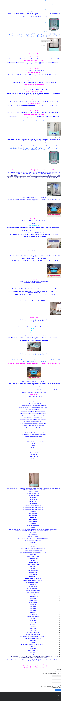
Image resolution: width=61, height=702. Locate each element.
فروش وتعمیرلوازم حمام (55, 179)
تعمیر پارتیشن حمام (44, 74)
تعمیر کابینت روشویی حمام (33, 614)
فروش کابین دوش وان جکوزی (33, 586)
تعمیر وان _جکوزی (38, 401)
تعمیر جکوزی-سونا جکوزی (33, 600)
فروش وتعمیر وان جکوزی (33, 149)
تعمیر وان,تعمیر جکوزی (32, 501)
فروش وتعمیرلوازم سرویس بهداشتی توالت (45, 179)
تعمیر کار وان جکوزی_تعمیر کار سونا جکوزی (33, 493)
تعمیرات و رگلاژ (39, 55)
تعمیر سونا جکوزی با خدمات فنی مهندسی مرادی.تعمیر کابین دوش (39, 143)
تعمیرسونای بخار (33, 560)
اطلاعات (58, 696)
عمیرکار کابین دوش (39, 436)
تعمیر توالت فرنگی (33, 511)
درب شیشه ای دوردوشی (33, 86)
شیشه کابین (37, 66)
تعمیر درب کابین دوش (27, 58)
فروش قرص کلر (19, 175)
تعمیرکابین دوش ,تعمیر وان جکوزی (33, 562)
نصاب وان (33, 654)
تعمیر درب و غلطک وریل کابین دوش (17, 168)
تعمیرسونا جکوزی (42, 411)
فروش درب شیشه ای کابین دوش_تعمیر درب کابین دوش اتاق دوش (44, 169)
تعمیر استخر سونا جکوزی (33, 503)
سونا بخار (30, 78)
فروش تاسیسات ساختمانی (33, 572)
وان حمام (23, 82)
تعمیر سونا (16, 58)
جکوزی (43, 55)
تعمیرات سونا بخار (28, 436)
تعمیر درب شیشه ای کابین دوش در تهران (34, 87)
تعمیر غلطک (42, 70)
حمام (19, 55)
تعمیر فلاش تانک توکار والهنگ (33, 534)
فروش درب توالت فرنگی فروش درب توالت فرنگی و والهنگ (33, 638)
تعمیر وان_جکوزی (37, 411)
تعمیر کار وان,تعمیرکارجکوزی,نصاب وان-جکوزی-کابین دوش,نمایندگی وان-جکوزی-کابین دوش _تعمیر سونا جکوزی (34, 439)
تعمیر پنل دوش (39, 58)
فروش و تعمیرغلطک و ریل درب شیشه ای (54, 112)
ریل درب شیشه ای (49, 58)
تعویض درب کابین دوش (18, 656)
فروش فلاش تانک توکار (33, 584)
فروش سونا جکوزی (33, 640)
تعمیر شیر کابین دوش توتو (20, 35)
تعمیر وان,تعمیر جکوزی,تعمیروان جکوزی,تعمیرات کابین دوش (33, 550)
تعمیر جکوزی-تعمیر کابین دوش (23, 142)
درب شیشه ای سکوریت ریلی (33, 55)
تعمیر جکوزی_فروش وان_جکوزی (38, 147)
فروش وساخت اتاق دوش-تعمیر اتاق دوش (33, 588)
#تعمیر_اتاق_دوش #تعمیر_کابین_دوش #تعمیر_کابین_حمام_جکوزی (33, 417)
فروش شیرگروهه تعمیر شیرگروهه (45, 175)
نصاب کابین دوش (33, 648)
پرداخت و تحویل (57, 698)
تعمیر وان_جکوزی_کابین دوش (28, 407)
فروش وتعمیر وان (40, 149)
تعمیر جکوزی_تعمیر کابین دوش (32, 142)
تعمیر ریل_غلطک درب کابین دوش (23, 120)
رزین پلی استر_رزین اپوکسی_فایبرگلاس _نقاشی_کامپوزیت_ (33, 421)
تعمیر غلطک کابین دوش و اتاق (25, 143)
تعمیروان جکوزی (33, 568)
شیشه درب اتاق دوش (49, 62)
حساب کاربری (57, 700)
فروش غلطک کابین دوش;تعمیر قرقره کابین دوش (33, 582)
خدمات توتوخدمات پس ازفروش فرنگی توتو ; (33, 632)
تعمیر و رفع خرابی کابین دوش (28, 66)
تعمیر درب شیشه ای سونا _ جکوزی (34, 53)
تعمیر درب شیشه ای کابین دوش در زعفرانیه (33, 80)
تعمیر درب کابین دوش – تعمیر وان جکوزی (34, 72)
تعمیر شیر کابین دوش (13, 35)
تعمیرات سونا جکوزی (33, 622)
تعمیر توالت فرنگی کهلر (33, 517)
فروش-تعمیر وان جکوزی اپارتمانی (14, 666)
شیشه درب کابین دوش (55, 62)
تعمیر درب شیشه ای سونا (48, 55)
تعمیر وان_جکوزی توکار (31, 411)
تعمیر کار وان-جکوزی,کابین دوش (33, 491)
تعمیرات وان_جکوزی (33, 436)
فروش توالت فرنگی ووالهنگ (33, 574)
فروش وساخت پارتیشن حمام (19, 179)
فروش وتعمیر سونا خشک (18, 148)
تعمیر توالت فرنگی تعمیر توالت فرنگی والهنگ (33, 525)
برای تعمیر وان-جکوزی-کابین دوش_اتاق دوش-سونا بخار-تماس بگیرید (34, 441)
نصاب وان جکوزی (32, 652)
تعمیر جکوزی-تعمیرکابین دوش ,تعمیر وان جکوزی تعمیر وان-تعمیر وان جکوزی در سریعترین (33, 419)
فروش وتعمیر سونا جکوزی (39, 178)
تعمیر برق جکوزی (52, 142)
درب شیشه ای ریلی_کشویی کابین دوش (22, 166)
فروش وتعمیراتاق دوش (26, 149)
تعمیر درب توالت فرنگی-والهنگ (33, 602)
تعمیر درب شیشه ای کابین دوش (34, 33)
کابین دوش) (29, 180)
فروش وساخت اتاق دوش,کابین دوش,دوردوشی (33, 590)
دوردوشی (17, 55)
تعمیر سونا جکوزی (34, 78)
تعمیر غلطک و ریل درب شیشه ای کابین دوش (33, 56)
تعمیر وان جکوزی (49, 74)
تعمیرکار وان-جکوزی (33, 630)
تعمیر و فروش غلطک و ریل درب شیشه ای (29, 105)
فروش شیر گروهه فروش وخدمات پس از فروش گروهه (33, 578)
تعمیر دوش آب (30, 120)
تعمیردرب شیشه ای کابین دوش (33, 558)
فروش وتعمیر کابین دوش (31, 178)
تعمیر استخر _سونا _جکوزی (33, 499)
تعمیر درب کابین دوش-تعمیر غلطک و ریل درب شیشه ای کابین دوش (34, 65)
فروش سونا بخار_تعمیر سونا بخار (55, 175)
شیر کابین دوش (30, 432)
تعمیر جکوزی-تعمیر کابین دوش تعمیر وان (50, 147)
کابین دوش (24, 55)
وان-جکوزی (36, 432)
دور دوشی (21, 66)
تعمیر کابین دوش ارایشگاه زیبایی (33, 536)
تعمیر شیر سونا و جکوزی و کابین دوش (30, 35)
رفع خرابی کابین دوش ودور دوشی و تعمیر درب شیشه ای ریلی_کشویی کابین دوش (47, 168)
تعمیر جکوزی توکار (40, 142)
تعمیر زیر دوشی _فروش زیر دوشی (13, 120)
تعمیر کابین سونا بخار (25, 405)
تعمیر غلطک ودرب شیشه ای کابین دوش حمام (27, 36)
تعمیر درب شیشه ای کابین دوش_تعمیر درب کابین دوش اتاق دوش (34, 60)
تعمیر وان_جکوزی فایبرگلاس (35, 409)
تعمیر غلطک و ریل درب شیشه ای (42, 78)
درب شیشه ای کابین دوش (32, 74)
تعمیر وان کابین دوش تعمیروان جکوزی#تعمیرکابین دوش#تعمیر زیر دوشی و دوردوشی (33, 415)
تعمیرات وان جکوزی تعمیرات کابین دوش (33, 556)
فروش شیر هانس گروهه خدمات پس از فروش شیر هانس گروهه (33, 580)
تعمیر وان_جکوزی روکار (24, 411)
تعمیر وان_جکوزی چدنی (36, 407)
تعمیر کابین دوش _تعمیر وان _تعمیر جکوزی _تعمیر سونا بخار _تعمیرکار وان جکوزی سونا (33, 423)
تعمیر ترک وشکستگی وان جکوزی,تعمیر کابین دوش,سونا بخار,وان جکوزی (33, 507)
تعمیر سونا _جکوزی (37, 405)
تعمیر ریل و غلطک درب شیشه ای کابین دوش (40, 89)
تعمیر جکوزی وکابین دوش (19, 32)
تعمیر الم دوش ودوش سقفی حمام (33, 596)
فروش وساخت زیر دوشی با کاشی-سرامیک (33, 592)
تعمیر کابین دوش (33, 58)
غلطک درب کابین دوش (54, 66)
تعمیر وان (28, 70)
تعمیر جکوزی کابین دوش (34, 32)
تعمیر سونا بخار (24, 147)
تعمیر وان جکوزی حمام (33, 620)
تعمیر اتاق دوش (20, 58)
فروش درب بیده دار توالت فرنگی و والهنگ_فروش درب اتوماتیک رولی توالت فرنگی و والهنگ (33, 636)
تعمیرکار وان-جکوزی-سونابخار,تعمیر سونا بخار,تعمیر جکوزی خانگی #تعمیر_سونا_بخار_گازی (33, 413)
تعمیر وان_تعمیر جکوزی (33, 497)
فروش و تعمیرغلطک (56, 58)
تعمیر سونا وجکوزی (33, 532)
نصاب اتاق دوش (33, 646)
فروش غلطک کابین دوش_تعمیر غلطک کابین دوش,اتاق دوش (31, 175)
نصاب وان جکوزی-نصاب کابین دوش (33, 650)
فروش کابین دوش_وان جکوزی (26, 148)
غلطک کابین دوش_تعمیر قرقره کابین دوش (34, 103)
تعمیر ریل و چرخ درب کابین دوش (34, 96)
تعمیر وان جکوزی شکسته (33, 544)
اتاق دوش (21, 55)
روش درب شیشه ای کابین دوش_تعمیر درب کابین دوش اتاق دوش (34, 84)
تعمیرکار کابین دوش (33, 628)
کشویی (27, 55)
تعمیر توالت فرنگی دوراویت (33, 513)
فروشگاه (58, 694)
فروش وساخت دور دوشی (40, 666)
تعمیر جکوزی (44, 58)
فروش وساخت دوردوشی (33, 666)
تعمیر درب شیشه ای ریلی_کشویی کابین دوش (34, 99)
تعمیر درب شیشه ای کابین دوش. (15, 66)
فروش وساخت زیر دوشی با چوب (24, 666)
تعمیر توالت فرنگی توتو (33, 598)
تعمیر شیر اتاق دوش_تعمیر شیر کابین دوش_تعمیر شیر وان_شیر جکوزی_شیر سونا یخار (22, 34)
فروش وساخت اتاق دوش (34, 179)
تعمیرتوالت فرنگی (32, 624)
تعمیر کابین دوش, (45, 538)
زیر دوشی (19, 74)
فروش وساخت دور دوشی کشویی (40, 644)
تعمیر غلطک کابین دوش (16, 143)
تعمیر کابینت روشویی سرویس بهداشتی (33, 616)
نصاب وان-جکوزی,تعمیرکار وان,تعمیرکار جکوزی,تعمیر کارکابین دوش (33, 438)
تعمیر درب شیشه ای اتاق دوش (54, 33)
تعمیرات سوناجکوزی (33, 554)
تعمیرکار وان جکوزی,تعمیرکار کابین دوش (33, 564)
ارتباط (58, 699)
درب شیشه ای (42, 62)
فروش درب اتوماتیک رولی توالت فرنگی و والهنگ (33, 634)
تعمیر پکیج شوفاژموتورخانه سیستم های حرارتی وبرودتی (33, 505)
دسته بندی (57, 695)
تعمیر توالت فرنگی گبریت (33, 519)
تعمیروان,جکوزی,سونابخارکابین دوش (33, 570)
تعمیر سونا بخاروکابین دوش (25, 33)
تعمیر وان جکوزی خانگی (33, 542)
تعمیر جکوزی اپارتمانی (46, 142)
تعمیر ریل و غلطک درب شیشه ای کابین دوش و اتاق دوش (30, 656)
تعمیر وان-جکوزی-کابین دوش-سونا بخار (33, 495)
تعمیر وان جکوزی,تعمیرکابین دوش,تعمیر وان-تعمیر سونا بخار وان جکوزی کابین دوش (33, 548)
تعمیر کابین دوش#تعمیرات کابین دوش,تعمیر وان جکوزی (33, 540)
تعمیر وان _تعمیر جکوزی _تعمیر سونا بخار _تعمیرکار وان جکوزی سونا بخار (33, 425)
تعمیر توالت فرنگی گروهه (33, 521)
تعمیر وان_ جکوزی (31, 405)
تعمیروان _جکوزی (33, 566)
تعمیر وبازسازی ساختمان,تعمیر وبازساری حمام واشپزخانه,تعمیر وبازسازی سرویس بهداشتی (33, 552)
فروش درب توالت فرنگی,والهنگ (32, 576)
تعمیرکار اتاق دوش (33, 626)
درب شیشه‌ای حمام (33, 82)
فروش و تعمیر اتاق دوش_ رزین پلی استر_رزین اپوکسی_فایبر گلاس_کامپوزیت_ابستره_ (43, 176)
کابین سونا (25, 180)
